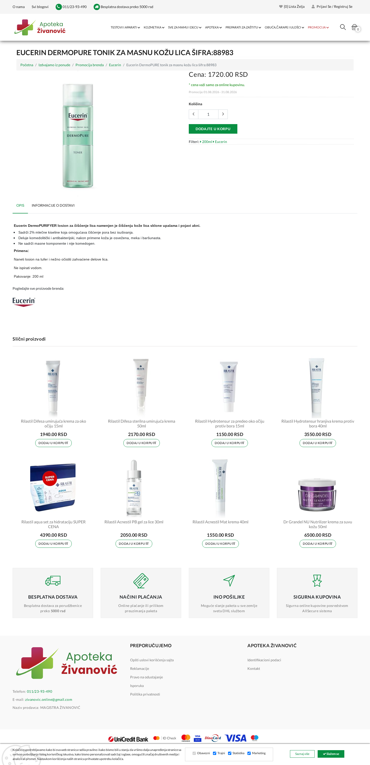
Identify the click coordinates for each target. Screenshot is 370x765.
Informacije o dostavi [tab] (53, 205)
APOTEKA (212, 27)
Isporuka (137, 685)
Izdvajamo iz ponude (54, 65)
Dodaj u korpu (52, 443)
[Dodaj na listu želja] (83, 411)
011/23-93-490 (74, 7)
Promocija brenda (90, 65)
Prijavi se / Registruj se (334, 6)
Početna (26, 65)
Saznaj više (302, 754)
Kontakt (253, 668)
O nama (19, 7)
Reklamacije (139, 668)
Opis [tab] (20, 205)
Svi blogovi (40, 7)
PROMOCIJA (317, 27)
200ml (206, 141)
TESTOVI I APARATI (124, 27)
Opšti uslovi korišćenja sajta (152, 660)
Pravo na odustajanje (146, 677)
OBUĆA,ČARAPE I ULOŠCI (283, 27)
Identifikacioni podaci (264, 660)
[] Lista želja (294, 6)
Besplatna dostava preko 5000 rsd (126, 7)
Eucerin (115, 65)
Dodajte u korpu (213, 129)
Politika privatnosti (145, 694)
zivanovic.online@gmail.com (48, 699)
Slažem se (332, 754)
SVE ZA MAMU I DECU (183, 27)
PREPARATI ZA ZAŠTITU (242, 27)
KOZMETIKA (152, 27)
